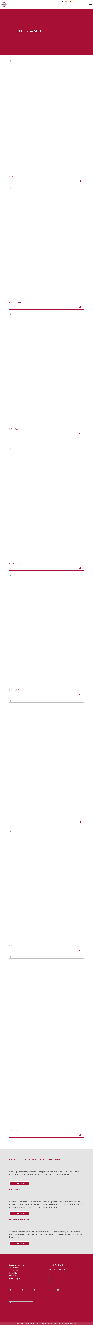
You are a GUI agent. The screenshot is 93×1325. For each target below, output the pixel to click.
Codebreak (42, 1324)
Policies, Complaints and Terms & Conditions (62, 1324)
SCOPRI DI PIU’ (19, 1183)
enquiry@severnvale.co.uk (58, 1269)
